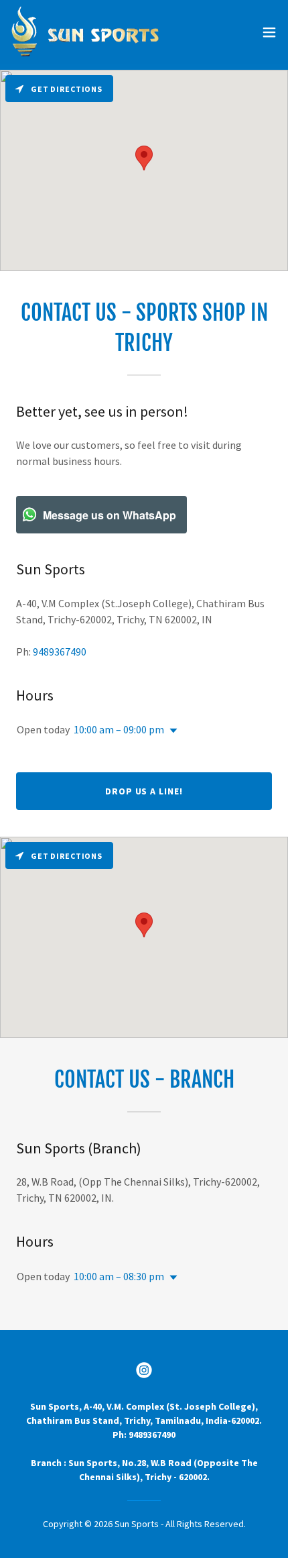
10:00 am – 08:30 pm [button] (119, 1276)
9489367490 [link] (59, 651)
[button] (269, 32)
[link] (85, 32)
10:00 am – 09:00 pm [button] (119, 729)
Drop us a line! (144, 791)
